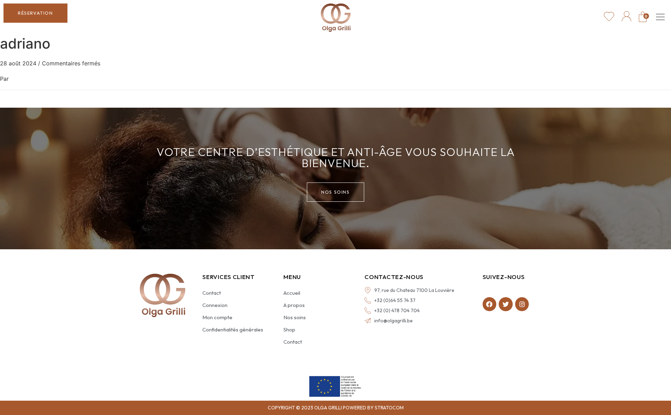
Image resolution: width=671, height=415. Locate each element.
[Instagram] (522, 304)
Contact (211, 292)
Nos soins (294, 317)
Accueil (291, 292)
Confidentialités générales (232, 329)
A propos (294, 305)
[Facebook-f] (490, 304)
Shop (289, 329)
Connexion (215, 305)
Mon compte (217, 317)
